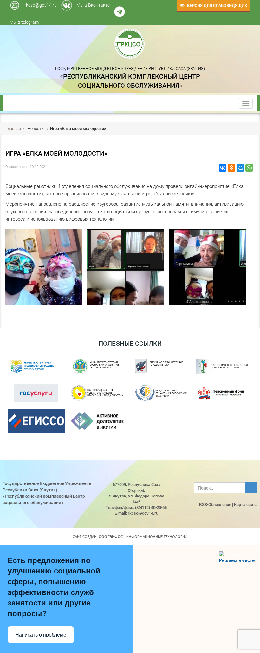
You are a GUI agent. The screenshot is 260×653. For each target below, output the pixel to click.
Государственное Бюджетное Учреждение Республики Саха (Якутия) (130, 77)
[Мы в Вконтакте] (128, 3)
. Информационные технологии (143, 537)
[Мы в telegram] (129, 3)
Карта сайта (245, 504)
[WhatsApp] (249, 168)
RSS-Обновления (215, 504)
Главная (13, 128)
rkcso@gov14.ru (40, 5)
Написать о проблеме (40, 634)
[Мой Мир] (240, 168)
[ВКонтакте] (222, 168)
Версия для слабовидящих (215, 5)
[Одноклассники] (231, 168)
